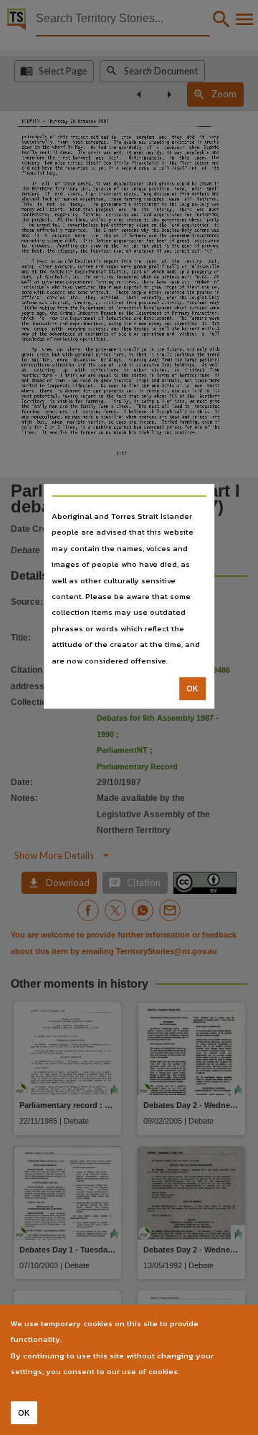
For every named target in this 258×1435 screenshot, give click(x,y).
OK (192, 688)
